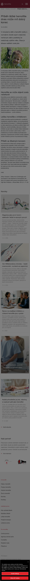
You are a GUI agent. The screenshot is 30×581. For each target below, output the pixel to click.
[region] (15, 570)
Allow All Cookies (14, 578)
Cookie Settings (15, 573)
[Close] (28, 562)
